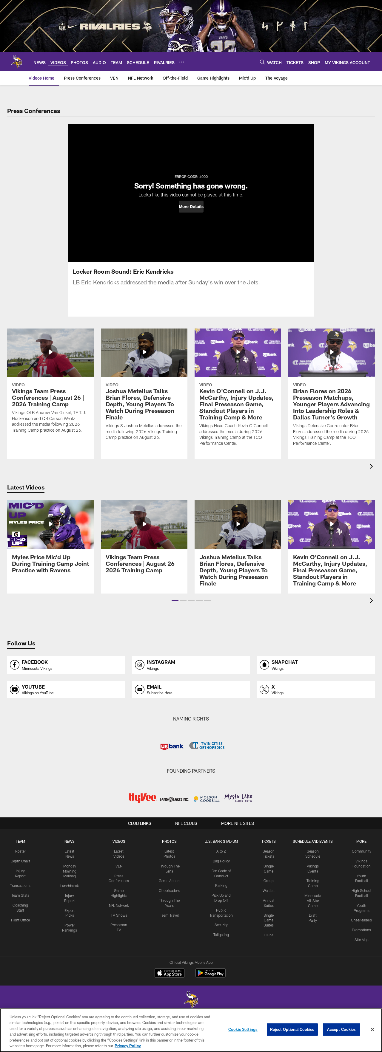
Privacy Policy (128, 1045)
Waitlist (269, 890)
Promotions (361, 930)
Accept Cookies (341, 1029)
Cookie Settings (243, 1029)
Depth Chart (20, 861)
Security (221, 925)
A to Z (221, 851)
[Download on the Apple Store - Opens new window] (169, 974)
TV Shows (119, 915)
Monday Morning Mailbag (69, 871)
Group (269, 881)
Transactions (20, 885)
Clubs (268, 935)
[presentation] (372, 467)
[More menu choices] (181, 62)
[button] (191, 207)
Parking (221, 885)
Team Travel (169, 915)
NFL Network (119, 905)
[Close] (372, 1029)
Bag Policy (221, 861)
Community (361, 851)
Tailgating (221, 934)
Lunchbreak (69, 886)
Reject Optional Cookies (292, 1029)
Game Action (169, 881)
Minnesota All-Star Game (312, 900)
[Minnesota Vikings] (191, 1000)
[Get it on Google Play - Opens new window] (210, 976)
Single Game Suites (269, 920)
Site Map (362, 940)
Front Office (20, 920)
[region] (191, 1030)
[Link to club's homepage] (17, 62)
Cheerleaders (169, 890)
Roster (20, 851)
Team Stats (20, 895)
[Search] (262, 62)
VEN (118, 866)
